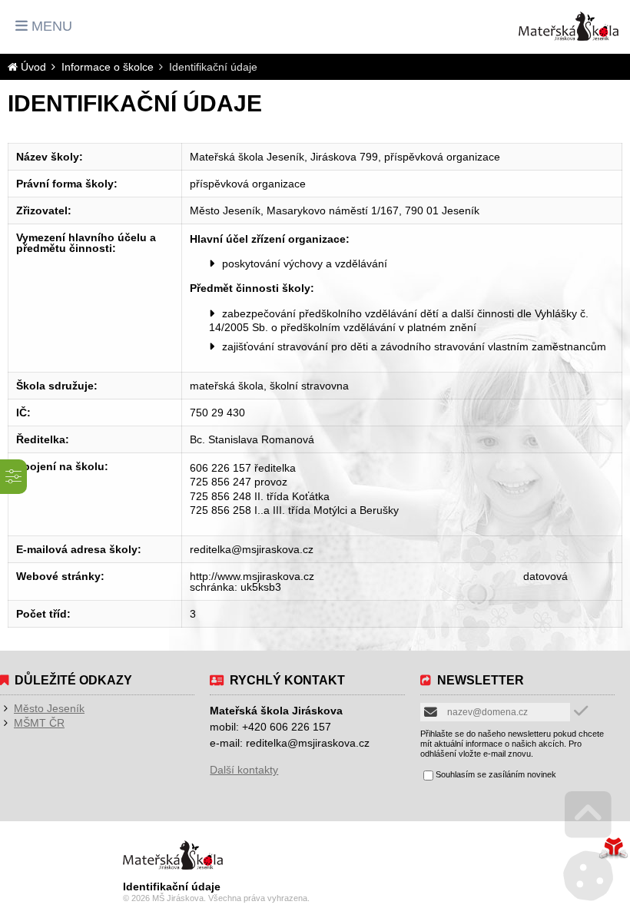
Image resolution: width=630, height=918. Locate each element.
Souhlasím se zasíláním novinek (496, 774)
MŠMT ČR (39, 723)
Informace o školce (107, 66)
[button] (43, 26)
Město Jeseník (49, 708)
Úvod (568, 26)
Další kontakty (244, 770)
